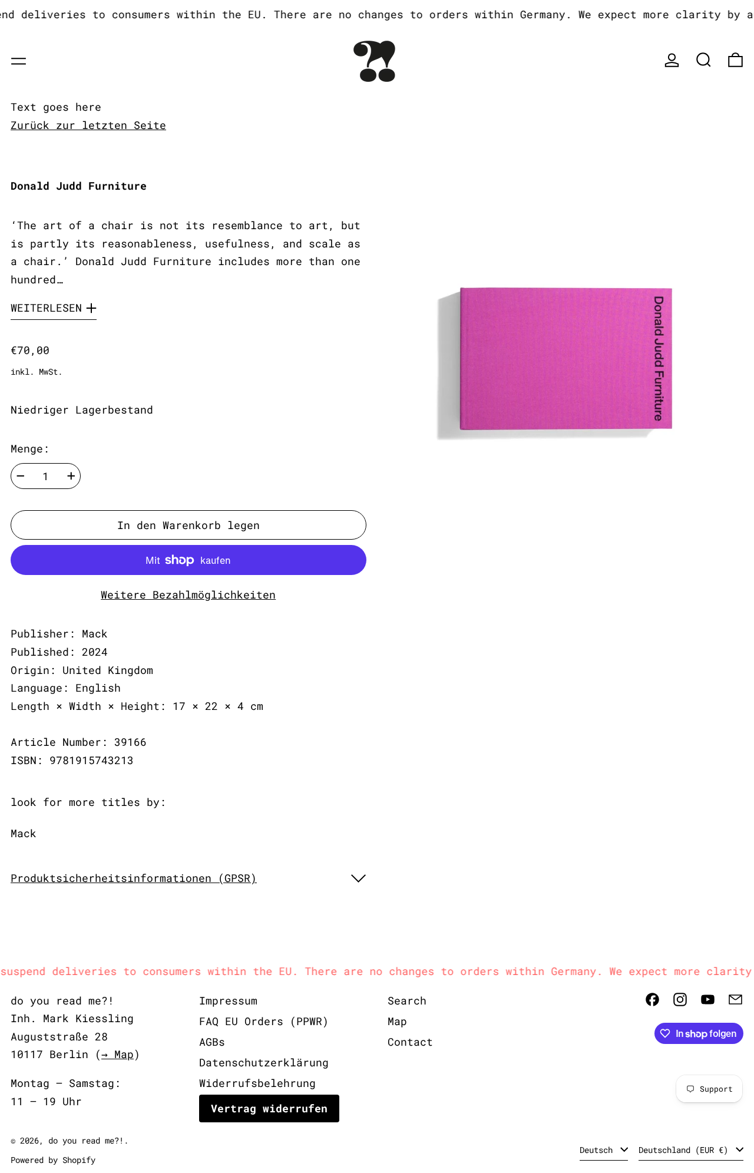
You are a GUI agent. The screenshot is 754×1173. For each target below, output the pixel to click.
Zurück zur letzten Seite (88, 125)
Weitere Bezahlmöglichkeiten (188, 594)
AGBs (212, 1042)
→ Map (117, 1054)
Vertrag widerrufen (269, 1108)
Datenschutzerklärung (264, 1062)
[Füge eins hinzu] (71, 476)
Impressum (228, 1000)
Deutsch (598, 1149)
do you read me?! (86, 1140)
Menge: (30, 448)
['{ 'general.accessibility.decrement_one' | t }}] (20, 476)
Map (397, 1021)
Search (407, 1000)
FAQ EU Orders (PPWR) (264, 1021)
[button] (704, 60)
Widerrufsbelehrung (257, 1083)
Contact (410, 1042)
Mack (24, 833)
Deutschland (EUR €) (686, 1149)
